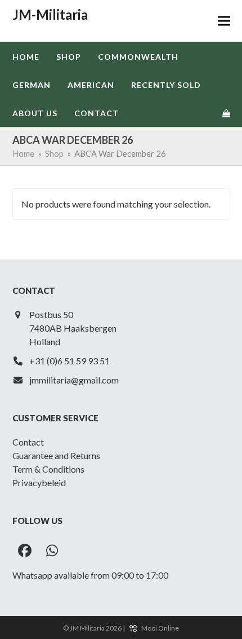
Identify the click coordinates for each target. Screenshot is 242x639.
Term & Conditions (48, 469)
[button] (224, 21)
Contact (28, 442)
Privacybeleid (39, 482)
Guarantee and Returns (56, 455)
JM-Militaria (50, 14)
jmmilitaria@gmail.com (74, 379)
